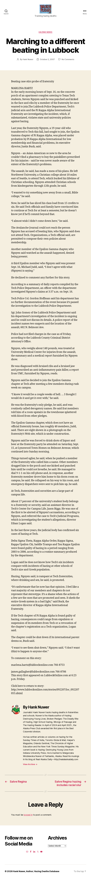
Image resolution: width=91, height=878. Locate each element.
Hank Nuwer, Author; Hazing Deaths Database (36, 871)
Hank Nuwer (28, 59)
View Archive (30, 764)
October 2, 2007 (47, 59)
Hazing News (45, 32)
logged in (28, 815)
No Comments (68, 59)
